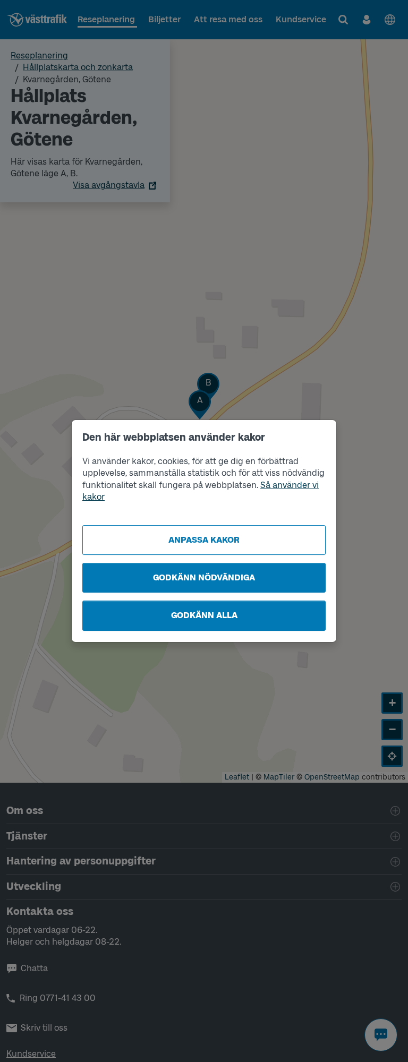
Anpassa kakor (204, 540)
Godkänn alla (204, 615)
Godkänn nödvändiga (204, 577)
